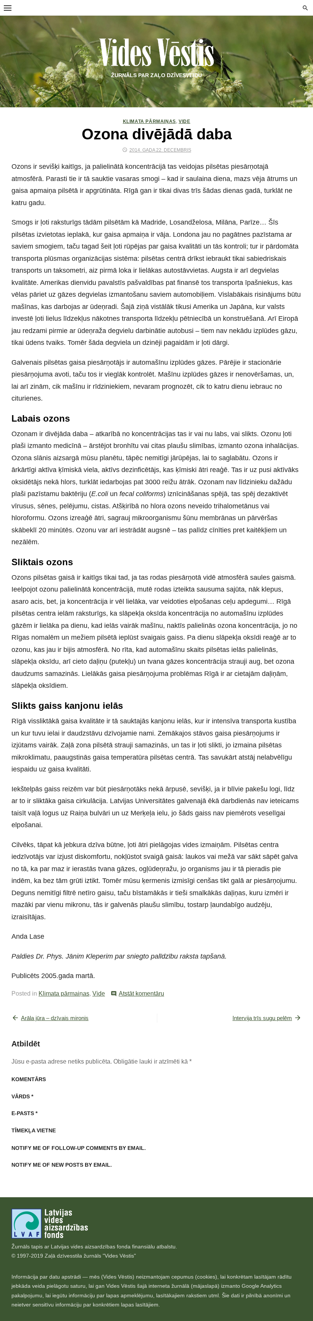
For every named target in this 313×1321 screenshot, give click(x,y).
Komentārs (28, 1079)
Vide (184, 121)
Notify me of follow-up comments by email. (78, 1148)
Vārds (22, 1096)
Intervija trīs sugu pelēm (262, 1018)
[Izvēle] (7, 7)
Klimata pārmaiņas (149, 121)
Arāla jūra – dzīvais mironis (55, 1018)
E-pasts (24, 1113)
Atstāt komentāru (141, 993)
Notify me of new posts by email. (61, 1165)
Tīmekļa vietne (33, 1130)
